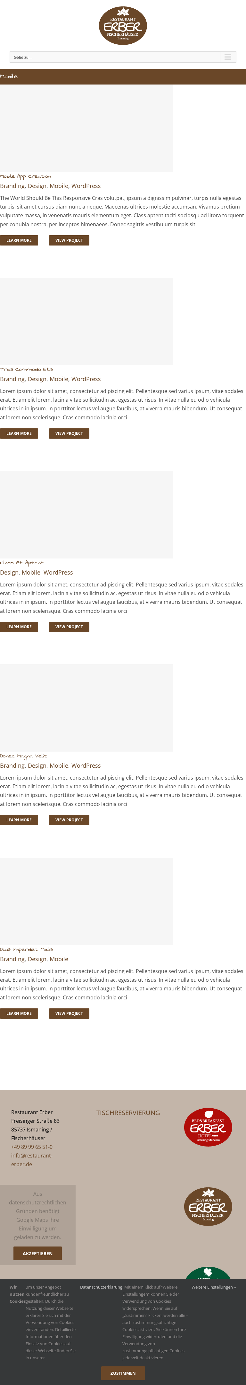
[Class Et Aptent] (123, 514)
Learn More (19, 240)
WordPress (86, 186)
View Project (69, 240)
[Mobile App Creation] (123, 128)
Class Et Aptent (22, 562)
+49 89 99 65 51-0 (32, 1146)
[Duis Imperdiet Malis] (123, 901)
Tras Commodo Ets (26, 369)
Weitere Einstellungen (213, 1287)
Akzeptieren (38, 1253)
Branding (12, 186)
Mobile (59, 186)
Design (37, 186)
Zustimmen (123, 1373)
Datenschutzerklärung (101, 1287)
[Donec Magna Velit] (123, 708)
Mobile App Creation (25, 176)
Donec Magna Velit (23, 756)
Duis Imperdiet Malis (26, 949)
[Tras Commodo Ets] (123, 321)
